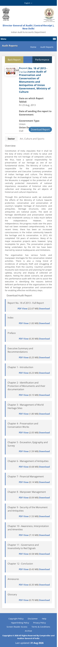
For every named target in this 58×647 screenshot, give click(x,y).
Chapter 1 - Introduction (20, 367)
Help (44, 618)
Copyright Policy (16, 618)
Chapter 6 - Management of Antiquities (28, 461)
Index (10, 317)
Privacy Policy (39, 622)
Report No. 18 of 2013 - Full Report (26, 302)
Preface (12, 333)
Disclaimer (33, 618)
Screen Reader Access (17, 626)
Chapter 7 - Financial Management (26, 476)
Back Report (14, 59)
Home (33, 47)
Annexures (13, 579)
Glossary (12, 594)
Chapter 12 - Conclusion (20, 563)
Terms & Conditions (41, 626)
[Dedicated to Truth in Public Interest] (6, 14)
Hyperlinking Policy (20, 622)
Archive (28, 630)
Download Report (40, 129)
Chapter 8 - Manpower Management (27, 491)
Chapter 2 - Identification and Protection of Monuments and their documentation (26, 386)
